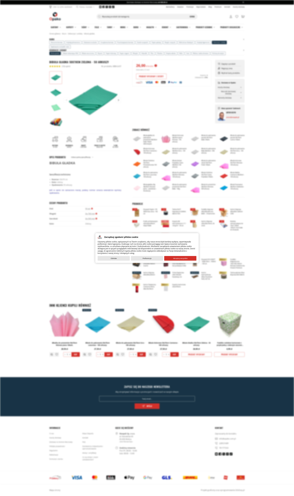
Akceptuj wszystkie (180, 258)
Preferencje (147, 258)
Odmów (114, 258)
